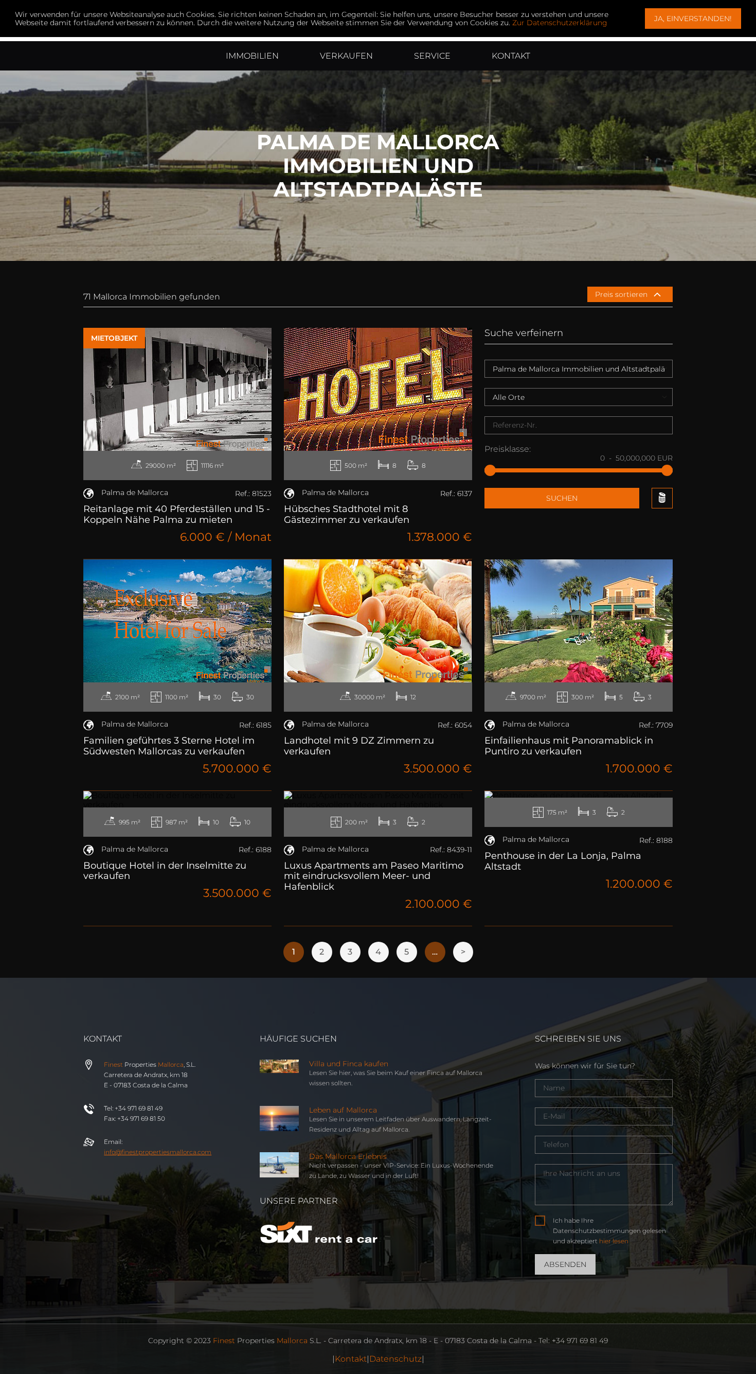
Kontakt (351, 1359)
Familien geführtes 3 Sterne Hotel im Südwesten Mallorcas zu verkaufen (169, 746)
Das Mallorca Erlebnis (348, 1156)
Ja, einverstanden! (693, 18)
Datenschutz (395, 1359)
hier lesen (613, 1241)
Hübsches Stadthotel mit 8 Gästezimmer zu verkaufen (346, 514)
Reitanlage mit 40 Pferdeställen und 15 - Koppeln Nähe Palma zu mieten (176, 514)
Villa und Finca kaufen (348, 1064)
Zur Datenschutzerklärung (559, 22)
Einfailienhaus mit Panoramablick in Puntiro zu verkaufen (568, 746)
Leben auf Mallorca (343, 1110)
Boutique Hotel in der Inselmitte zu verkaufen (164, 871)
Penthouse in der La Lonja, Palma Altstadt (562, 861)
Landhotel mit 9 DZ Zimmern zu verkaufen (359, 746)
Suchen (562, 498)
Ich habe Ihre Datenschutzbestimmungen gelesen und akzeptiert (609, 1231)
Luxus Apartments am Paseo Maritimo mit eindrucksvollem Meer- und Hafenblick (373, 876)
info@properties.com (157, 1152)
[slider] (490, 470)
